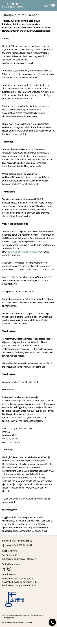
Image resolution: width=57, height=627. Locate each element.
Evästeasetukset (8, 618)
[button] (52, 622)
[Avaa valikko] (46, 5)
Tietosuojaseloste (37, 615)
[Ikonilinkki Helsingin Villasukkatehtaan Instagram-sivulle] (9, 569)
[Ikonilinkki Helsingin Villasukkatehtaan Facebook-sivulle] (4, 569)
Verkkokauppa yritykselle (18, 622)
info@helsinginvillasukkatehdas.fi (22, 251)
